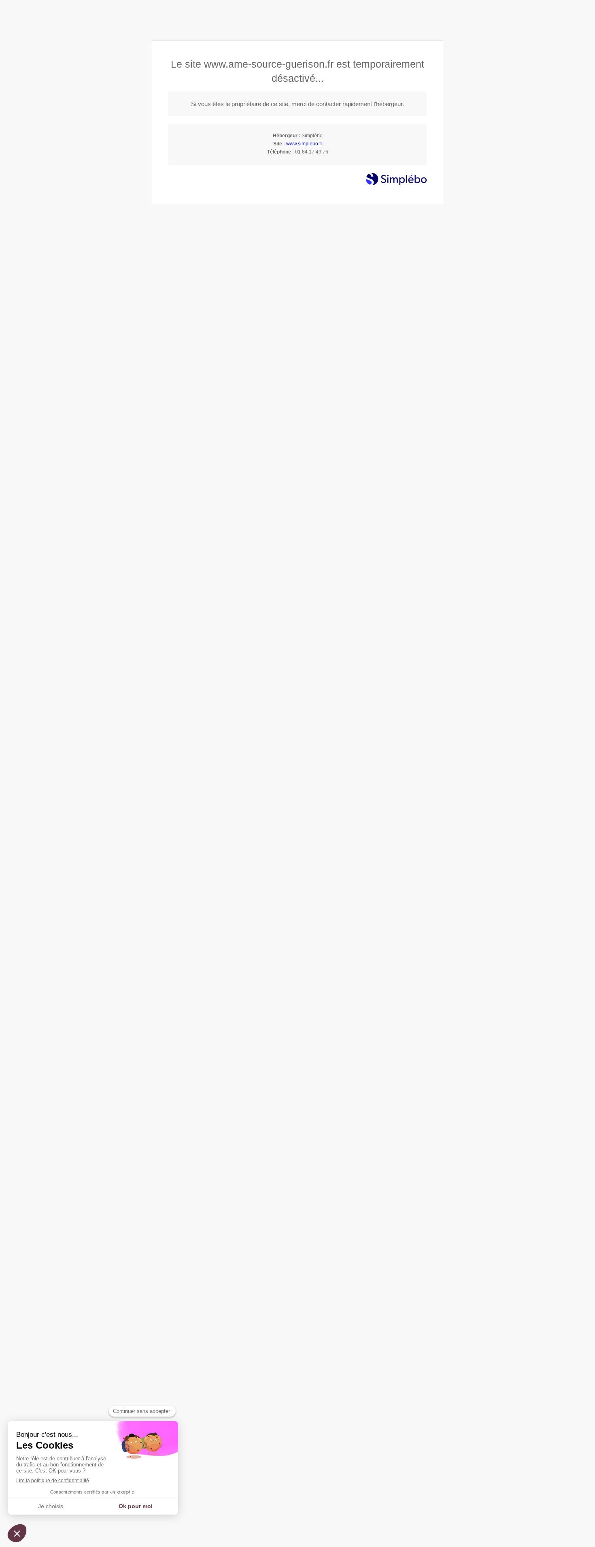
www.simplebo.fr (304, 144)
